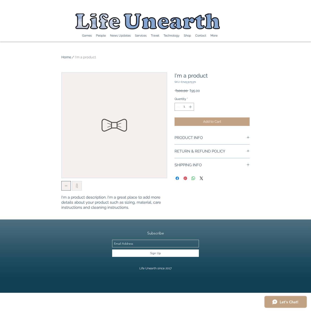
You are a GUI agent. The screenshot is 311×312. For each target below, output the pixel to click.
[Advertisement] (77, 302)
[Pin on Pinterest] (185, 178)
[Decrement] (177, 106)
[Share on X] (201, 178)
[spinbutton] (184, 106)
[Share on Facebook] (177, 178)
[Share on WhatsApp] (193, 178)
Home (66, 57)
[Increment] (190, 106)
